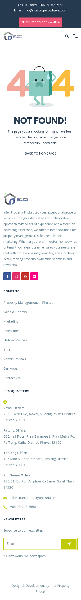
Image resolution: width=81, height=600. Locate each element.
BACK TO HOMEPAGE (40, 153)
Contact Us (11, 377)
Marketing (10, 321)
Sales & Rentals (15, 312)
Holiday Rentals (15, 340)
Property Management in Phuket (28, 302)
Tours (7, 349)
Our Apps (10, 368)
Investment (12, 330)
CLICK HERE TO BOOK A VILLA (40, 22)
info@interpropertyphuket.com (45, 10)
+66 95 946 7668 (51, 5)
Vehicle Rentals (14, 359)
